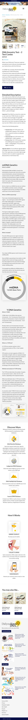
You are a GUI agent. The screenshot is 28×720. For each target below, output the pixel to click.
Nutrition (4, 712)
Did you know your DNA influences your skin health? (20, 688)
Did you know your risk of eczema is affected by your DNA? (20, 669)
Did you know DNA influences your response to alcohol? (20, 655)
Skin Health (4, 706)
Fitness (3, 703)
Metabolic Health (6, 705)
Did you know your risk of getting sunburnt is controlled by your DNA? (20, 679)
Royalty (3, 708)
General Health (5, 714)
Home (3, 14)
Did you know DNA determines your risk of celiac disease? (20, 645)
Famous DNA (5, 701)
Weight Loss (4, 710)
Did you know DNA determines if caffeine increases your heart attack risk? (20, 636)
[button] (23, 8)
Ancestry (8, 14)
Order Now (6, 613)
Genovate (6, 59)
